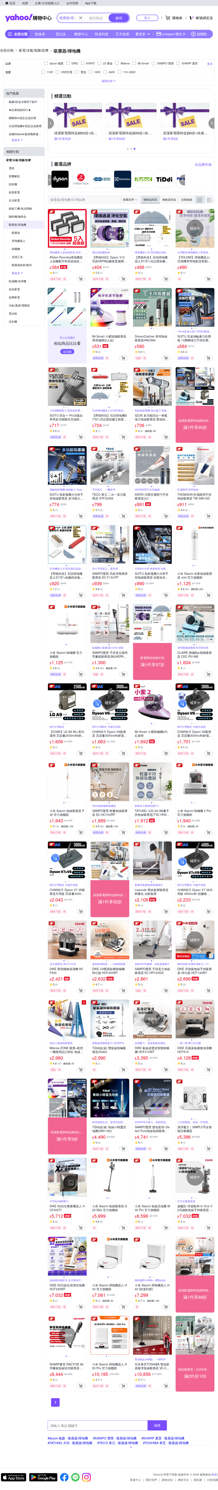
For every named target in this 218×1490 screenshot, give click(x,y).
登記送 (61, 33)
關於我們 (151, 1480)
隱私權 (198, 1480)
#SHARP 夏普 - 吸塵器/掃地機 (163, 1438)
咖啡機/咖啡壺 (17, 216)
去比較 (67, 351)
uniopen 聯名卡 (174, 33)
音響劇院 (14, 176)
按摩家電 (14, 297)
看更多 (140, 33)
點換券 (40, 33)
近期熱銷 (186, 199)
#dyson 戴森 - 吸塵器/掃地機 (68, 1438)
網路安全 (183, 1480)
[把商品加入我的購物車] (81, 279)
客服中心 (135, 1480)
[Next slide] (84, 228)
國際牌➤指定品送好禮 (22, 118)
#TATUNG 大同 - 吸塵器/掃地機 (70, 1442)
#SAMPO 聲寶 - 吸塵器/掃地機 (114, 1438)
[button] (51, 123)
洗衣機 (13, 321)
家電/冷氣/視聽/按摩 (18, 160)
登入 (147, 18)
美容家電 (14, 289)
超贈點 (202, 33)
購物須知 (167, 1480)
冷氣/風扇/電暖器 (19, 305)
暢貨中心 (81, 33)
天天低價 (122, 33)
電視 (11, 168)
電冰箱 (13, 313)
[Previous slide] (50, 228)
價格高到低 (169, 199)
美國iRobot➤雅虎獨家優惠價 (26, 134)
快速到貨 (101, 33)
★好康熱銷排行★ (20, 110)
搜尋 (157, 1425)
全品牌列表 (203, 164)
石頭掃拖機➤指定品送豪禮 (25, 126)
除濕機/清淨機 (17, 281)
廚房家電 (14, 192)
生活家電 (14, 200)
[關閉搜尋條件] (80, 17)
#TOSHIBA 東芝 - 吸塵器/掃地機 (166, 1442)
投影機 (13, 184)
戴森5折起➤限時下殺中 (23, 102)
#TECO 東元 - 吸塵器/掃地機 (117, 1442)
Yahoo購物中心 (28, 18)
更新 (214, 1474)
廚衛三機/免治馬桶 (20, 208)
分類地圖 (212, 1480)
